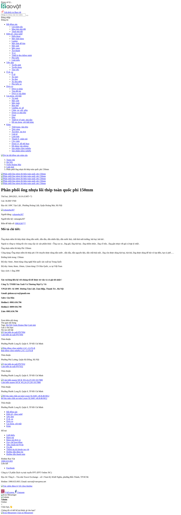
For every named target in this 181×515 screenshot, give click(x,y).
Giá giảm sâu (17, 27)
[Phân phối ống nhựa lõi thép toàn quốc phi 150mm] (23, 174)
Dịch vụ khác (17, 89)
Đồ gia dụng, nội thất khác (23, 122)
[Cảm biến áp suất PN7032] (13, 364)
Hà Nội (9, 162)
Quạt (14, 115)
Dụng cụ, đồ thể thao (20, 144)
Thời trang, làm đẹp (20, 127)
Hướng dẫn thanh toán (15, 454)
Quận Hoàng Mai (13, 164)
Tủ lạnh (15, 98)
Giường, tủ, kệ (18, 108)
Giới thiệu (10, 435)
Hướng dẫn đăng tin (14, 452)
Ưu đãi (9, 447)
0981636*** (20, 223)
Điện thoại (16, 36)
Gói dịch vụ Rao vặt (12, 12)
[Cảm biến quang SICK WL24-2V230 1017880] (22, 380)
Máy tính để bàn (18, 43)
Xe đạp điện (17, 81)
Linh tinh (15, 136)
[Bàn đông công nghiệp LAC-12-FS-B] (18, 348)
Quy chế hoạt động (14, 442)
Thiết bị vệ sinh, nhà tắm (22, 120)
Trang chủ (10, 160)
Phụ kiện (15, 58)
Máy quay (16, 48)
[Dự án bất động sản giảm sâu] (14, 155)
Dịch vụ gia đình (19, 93)
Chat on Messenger (24, 513)
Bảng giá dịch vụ (13, 440)
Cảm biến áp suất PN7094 (12, 335)
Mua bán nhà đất (19, 29)
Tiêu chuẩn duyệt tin (14, 445)
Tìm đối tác (16, 91)
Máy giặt (15, 101)
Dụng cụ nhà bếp (19, 112)
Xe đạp (15, 79)
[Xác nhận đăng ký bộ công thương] (16, 486)
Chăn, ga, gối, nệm (20, 110)
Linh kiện (16, 60)
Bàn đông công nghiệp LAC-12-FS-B (17, 350)
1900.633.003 (7, 461)
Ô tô (13, 74)
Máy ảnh (15, 46)
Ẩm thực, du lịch (19, 132)
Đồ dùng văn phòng (20, 146)
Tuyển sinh (16, 65)
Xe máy (15, 77)
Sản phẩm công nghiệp (21, 148)
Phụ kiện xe (17, 84)
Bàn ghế (15, 105)
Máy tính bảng (18, 39)
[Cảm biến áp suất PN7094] (13, 332)
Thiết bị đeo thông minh (22, 55)
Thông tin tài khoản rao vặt (17, 449)
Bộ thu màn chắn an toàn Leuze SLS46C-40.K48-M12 (24, 398)
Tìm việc (15, 70)
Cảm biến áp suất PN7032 (12, 366)
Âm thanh (16, 50)
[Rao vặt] (11, 9)
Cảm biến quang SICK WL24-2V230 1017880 (21, 382)
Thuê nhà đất (17, 31)
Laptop (15, 41)
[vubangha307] (8, 210)
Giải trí (14, 134)
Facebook (10, 468)
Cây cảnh (16, 141)
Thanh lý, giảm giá (19, 139)
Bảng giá (10, 437)
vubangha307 (18, 214)
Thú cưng (16, 129)
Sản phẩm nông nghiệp (21, 151)
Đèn (13, 117)
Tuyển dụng (17, 67)
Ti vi (14, 53)
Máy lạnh (16, 103)
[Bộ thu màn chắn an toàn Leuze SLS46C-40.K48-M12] (25, 396)
